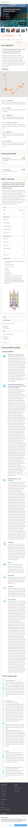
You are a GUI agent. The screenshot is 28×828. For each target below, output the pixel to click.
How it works (3, 793)
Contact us (3, 804)
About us (3, 787)
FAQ (2, 802)
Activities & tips (19, 39)
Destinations (3, 789)
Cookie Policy (16, 791)
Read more (4, 127)
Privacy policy (24, 816)
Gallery (23, 23)
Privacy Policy (17, 789)
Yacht (13, 39)
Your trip (3, 39)
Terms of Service (17, 787)
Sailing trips (3, 795)
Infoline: (5, 808)
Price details (8, 39)
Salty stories (3, 791)
